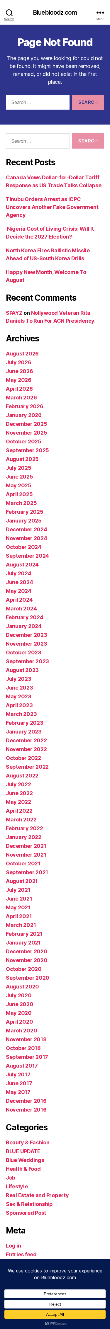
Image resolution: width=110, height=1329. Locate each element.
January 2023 (24, 732)
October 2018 (23, 1048)
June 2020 (19, 1004)
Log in (13, 1246)
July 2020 (19, 995)
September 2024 (27, 556)
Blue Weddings (25, 1160)
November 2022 (26, 749)
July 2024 (18, 573)
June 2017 (19, 1083)
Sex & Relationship (29, 1204)
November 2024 (26, 538)
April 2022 (19, 811)
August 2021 (22, 881)
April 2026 (19, 389)
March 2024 (21, 608)
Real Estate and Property (37, 1195)
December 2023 (26, 635)
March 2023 (21, 714)
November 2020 (27, 960)
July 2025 (18, 468)
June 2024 (19, 582)
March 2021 (21, 925)
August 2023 (22, 670)
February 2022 (24, 828)
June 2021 (19, 899)
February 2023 (24, 723)
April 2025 (19, 494)
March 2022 (21, 819)
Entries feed (21, 1254)
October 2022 (23, 758)
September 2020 (27, 978)
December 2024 (26, 529)
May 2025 (18, 485)
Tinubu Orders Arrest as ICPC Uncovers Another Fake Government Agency (52, 207)
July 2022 (18, 784)
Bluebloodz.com (55, 12)
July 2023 (18, 679)
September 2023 (27, 661)
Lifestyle (17, 1186)
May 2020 (19, 1013)
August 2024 (22, 564)
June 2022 (19, 793)
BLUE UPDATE (23, 1151)
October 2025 (23, 441)
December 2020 (27, 951)
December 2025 (26, 424)
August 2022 (22, 775)
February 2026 (24, 406)
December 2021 (26, 846)
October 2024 (23, 547)
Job (10, 1178)
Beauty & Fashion (28, 1142)
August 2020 (22, 986)
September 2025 (27, 450)
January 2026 (24, 415)
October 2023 (23, 652)
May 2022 (18, 802)
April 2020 (19, 1022)
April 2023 (19, 705)
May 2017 (18, 1092)
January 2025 (24, 521)
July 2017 (18, 1074)
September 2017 (27, 1057)
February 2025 (24, 512)
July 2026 (18, 362)
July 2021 (18, 890)
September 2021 (27, 872)
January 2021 (23, 943)
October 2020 (24, 969)
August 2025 (22, 459)
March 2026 (21, 397)
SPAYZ (14, 313)
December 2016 (26, 1101)
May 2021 (18, 907)
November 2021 (26, 855)
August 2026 (22, 353)
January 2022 (23, 837)
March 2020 (21, 1030)
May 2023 (18, 696)
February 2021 (24, 934)
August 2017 (22, 1066)
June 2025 (19, 477)
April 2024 (19, 600)
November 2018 (26, 1039)
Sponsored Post (26, 1213)
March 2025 (21, 503)
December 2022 (26, 740)
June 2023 (19, 688)
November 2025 (26, 433)
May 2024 (18, 591)
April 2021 (19, 916)
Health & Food (23, 1169)
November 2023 (26, 644)
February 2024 (24, 617)
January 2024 (24, 626)
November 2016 (26, 1110)
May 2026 (18, 380)
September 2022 (27, 767)
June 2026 (19, 371)
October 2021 (23, 863)
